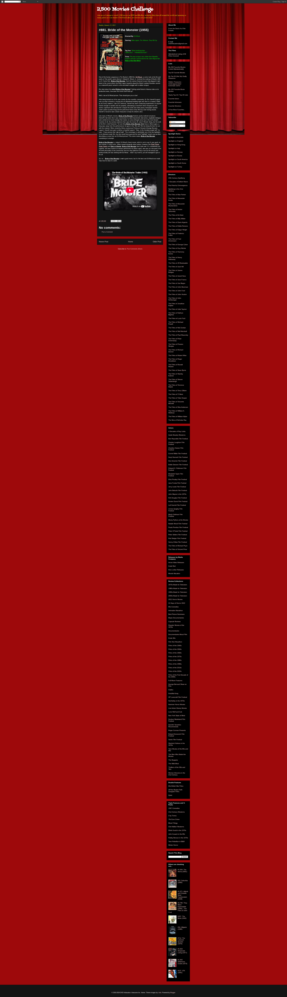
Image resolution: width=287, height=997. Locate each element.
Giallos (170, 690)
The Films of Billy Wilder (176, 219)
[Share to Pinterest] (120, 221)
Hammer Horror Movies (176, 704)
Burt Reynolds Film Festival (178, 439)
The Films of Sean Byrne (177, 370)
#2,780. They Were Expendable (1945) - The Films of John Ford (177, 907)
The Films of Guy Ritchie (177, 248)
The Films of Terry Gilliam (177, 390)
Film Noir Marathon (175, 642)
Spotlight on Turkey (175, 167)
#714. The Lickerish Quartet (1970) (181, 941)
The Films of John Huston (177, 294)
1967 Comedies (174, 808)
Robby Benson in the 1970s (178, 838)
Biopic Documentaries (176, 618)
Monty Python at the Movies (178, 520)
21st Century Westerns (176, 812)
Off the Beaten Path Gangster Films (175, 791)
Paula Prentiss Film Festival (178, 527)
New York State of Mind (176, 715)
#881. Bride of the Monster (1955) (124, 30)
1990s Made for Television (177, 592)
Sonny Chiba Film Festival (177, 542)
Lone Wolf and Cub (175, 712)
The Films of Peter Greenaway (175, 339)
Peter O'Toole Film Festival (177, 531)
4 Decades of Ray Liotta (176, 431)
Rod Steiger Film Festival (177, 538)
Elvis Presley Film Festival (177, 479)
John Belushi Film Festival (177, 490)
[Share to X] (116, 221)
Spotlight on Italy (174, 148)
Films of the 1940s (175, 645)
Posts (173, 122)
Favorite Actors (173, 99)
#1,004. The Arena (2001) (182, 870)
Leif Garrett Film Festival (177, 505)
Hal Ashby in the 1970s (176, 701)
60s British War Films (175, 786)
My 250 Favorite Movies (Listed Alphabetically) (176, 68)
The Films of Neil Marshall (177, 331)
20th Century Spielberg (176, 178)
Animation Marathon (175, 610)
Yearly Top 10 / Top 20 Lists (178, 95)
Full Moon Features (175, 680)
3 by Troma (172, 816)
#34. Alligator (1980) (182, 928)
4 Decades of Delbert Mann (178, 182)
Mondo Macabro (174, 573)
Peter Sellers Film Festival (177, 535)
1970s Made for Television (177, 585)
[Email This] (112, 221)
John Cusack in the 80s (176, 834)
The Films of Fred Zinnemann (174, 240)
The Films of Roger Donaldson (175, 360)
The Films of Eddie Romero (178, 226)
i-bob (159, 992)
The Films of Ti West (175, 394)
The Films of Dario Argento (177, 222)
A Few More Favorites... (176, 110)
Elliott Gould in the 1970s (177, 830)
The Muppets (173, 760)
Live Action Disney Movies (177, 708)
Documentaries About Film (177, 634)
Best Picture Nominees (176, 614)
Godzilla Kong (173, 693)
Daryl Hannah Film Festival (178, 457)
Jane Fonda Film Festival (177, 483)
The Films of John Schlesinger (174, 299)
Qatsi (170, 795)
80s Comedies (173, 607)
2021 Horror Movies (175, 599)
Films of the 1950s (175, 649)
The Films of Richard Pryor (177, 546)
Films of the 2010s (175, 668)
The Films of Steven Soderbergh (175, 380)
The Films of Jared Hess (177, 276)
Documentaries (173, 631)
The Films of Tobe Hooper (177, 398)
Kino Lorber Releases (176, 570)
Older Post (157, 242)
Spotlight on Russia (175, 156)
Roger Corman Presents (177, 730)
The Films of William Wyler (177, 416)
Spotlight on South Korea (177, 163)
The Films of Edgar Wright (177, 230)
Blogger (172, 992)
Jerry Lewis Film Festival (177, 487)
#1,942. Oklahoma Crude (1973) (182, 961)
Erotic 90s (171, 638)
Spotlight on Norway (175, 152)
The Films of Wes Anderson (178, 407)
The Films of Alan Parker (177, 194)
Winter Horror (173, 845)
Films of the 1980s (175, 660)
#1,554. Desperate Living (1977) (182, 951)
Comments (175, 126)
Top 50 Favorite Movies (176, 73)
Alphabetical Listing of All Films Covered (177, 55)
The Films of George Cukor (178, 244)
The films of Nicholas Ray (177, 420)
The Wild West (173, 763)
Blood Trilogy (173, 823)
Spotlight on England (175, 141)
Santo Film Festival (175, 739)
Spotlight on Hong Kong (176, 145)
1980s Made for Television (177, 588)
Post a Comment (107, 232)
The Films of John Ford (176, 291)
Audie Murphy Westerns (176, 435)
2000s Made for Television (177, 596)
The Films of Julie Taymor (177, 309)
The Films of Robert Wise (177, 355)
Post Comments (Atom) (134, 249)
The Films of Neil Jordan (177, 328)
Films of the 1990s (175, 664)
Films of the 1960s (175, 653)
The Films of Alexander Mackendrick (176, 205)
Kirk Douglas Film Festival (177, 498)
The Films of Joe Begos (176, 283)
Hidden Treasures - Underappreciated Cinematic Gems (175, 84)
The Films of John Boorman (178, 287)
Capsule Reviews (174, 621)
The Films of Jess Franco (177, 280)
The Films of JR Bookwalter (178, 263)
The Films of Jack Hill (176, 267)
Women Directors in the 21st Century (176, 774)
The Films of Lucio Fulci (176, 318)
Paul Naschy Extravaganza (177, 185)
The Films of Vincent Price (177, 549)
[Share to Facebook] (118, 221)
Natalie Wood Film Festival (177, 524)
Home (130, 242)
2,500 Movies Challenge (125, 9)
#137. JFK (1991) (181, 971)
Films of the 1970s (175, 656)
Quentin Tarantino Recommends (174, 726)
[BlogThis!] (114, 221)
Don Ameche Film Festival (177, 461)
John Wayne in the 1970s (177, 494)
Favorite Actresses (175, 102)
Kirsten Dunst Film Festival (177, 501)
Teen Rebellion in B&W (176, 841)
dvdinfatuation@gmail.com (177, 43)
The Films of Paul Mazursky (178, 335)
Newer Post (103, 242)
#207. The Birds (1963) (182, 917)
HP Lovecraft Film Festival (177, 697)
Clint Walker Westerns (176, 827)
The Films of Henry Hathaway (175, 258)
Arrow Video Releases (176, 562)
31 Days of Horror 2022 (176, 603)
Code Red (172, 566)
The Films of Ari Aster (176, 215)
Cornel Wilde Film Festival (177, 453)
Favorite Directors (174, 106)
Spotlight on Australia (175, 137)
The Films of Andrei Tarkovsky (175, 210)
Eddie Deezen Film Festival (178, 465)
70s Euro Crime (173, 819)
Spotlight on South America (178, 159)
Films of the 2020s (175, 671)
